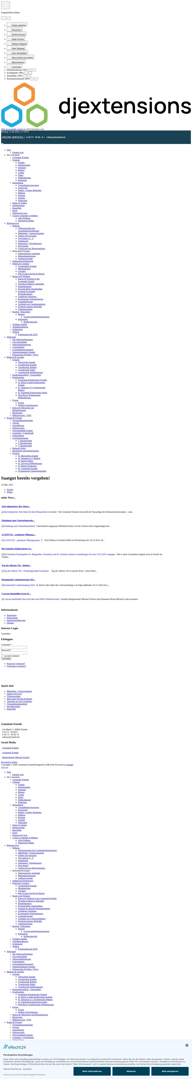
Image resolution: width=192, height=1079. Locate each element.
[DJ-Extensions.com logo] (96, 126)
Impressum (11, 615)
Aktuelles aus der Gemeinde (19, 701)
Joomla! (69, 765)
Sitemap (10, 623)
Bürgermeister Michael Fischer (16, 757)
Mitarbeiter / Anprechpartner (19, 691)
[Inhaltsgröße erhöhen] (34, 70)
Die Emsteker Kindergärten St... (17, 549)
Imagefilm (11, 709)
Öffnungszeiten (13, 696)
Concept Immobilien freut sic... (16, 593)
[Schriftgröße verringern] (26, 72)
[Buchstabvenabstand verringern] (32, 78)
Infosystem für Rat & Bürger (19, 699)
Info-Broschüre (13, 706)
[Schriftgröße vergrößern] (30, 72)
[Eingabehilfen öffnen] (5, 5)
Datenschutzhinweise (16, 620)
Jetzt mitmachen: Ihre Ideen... (16, 506)
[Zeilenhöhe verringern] (25, 75)
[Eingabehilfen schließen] (8, 18)
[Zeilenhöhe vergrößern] (29, 75)
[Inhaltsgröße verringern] (30, 70)
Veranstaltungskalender (17, 704)
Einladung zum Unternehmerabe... (18, 520)
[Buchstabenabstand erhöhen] (36, 78)
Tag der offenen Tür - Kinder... (16, 565)
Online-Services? (14, 694)
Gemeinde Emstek (10, 748)
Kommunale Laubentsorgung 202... (18, 579)
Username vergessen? (16, 666)
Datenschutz (12, 618)
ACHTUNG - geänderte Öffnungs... (19, 534)
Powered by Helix (9, 762)
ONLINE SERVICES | (13, 137)
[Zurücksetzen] (3, 18)
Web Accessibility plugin (12, 129)
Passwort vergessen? (16, 663)
